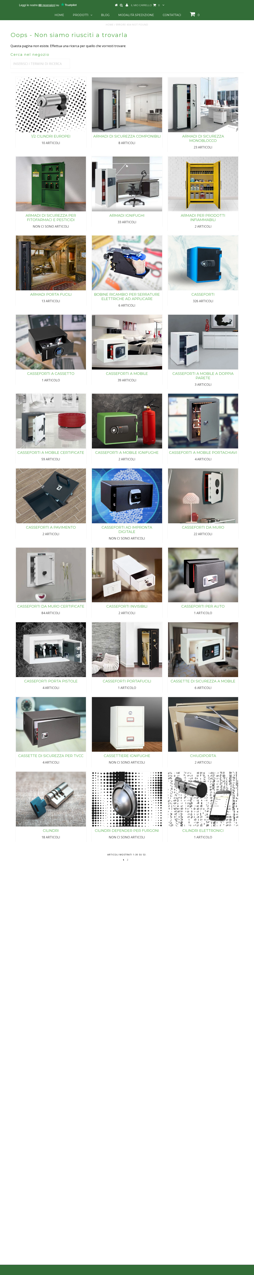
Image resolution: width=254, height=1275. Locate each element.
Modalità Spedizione (136, 15)
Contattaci (172, 15)
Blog (105, 15)
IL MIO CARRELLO (145, 5)
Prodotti (81, 15)
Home (59, 15)
